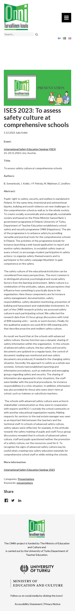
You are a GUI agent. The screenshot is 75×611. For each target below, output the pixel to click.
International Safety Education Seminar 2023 (29, 469)
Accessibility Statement (28, 604)
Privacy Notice (52, 604)
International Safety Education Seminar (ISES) (30, 149)
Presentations (26, 479)
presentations (25, 482)
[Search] (36, 34)
